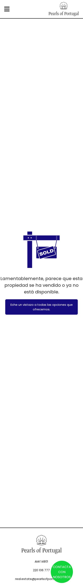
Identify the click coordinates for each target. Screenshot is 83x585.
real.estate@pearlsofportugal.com (41, 579)
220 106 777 (41, 570)
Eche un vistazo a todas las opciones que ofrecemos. (41, 307)
